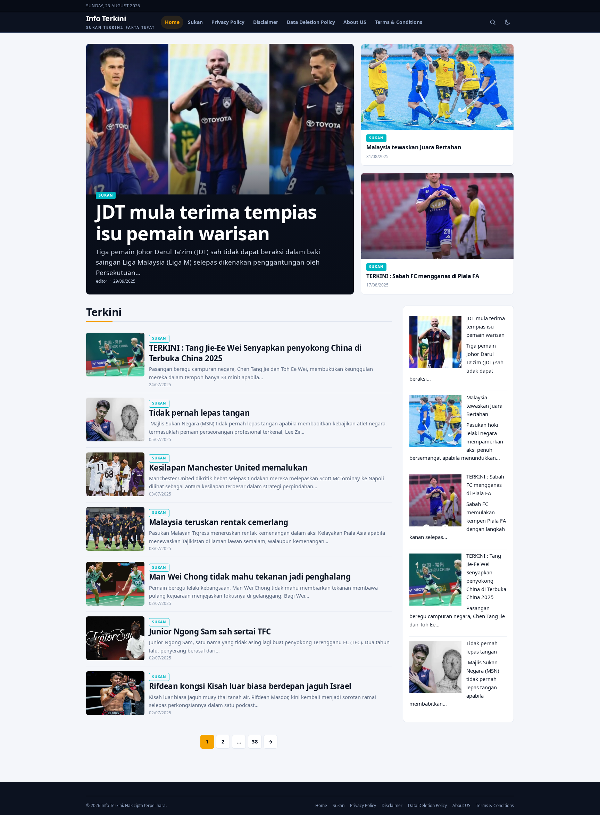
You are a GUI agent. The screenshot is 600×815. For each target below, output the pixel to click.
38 (255, 741)
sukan (106, 195)
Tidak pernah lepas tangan (199, 412)
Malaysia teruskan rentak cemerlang (218, 522)
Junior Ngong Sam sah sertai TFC (209, 631)
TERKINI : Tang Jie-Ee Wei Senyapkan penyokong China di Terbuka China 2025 (255, 353)
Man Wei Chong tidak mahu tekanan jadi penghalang (249, 576)
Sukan (195, 22)
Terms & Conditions (398, 22)
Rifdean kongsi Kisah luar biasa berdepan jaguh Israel (250, 686)
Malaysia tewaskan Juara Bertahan (413, 147)
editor (101, 281)
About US (354, 22)
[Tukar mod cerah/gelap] (507, 22)
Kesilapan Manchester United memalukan (228, 467)
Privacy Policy (227, 22)
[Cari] (492, 22)
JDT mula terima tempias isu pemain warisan (485, 326)
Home (172, 22)
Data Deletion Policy (311, 22)
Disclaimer (265, 22)
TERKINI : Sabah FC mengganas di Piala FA (422, 276)
